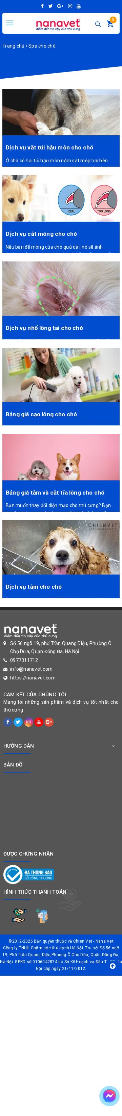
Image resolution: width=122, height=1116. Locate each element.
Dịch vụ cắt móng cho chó (41, 233)
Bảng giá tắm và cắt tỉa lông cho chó (55, 492)
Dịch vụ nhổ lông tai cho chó (44, 328)
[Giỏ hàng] (110, 25)
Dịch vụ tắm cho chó (34, 586)
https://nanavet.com (33, 677)
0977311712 (24, 660)
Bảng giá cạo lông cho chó (41, 414)
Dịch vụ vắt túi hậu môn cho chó (49, 147)
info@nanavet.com (31, 669)
